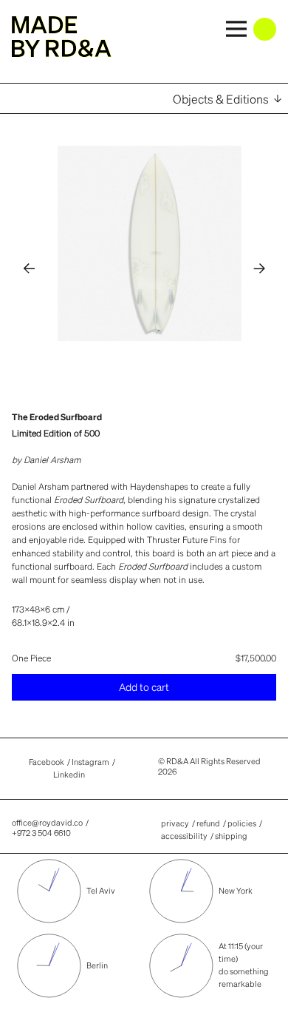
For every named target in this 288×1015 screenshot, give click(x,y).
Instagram (90, 763)
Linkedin (69, 775)
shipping (231, 836)
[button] (29, 268)
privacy (175, 823)
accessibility (184, 836)
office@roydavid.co (47, 822)
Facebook (46, 763)
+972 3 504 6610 (41, 833)
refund (208, 823)
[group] (155, 243)
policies (241, 823)
